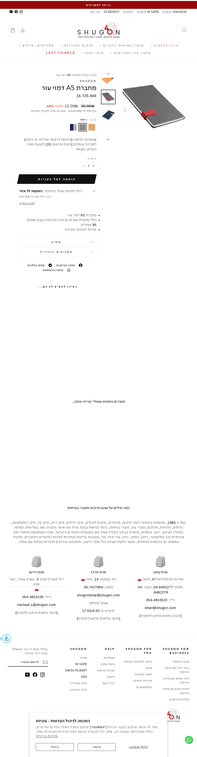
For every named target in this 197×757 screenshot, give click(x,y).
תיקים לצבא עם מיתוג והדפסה (176, 690)
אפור (82, 127)
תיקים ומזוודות (78, 45)
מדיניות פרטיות (47, 736)
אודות (83, 657)
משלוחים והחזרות (56, 252)
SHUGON (88, 81)
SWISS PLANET (76, 670)
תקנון (149, 667)
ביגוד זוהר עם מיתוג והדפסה (177, 670)
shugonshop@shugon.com (98, 595)
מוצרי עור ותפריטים (131, 53)
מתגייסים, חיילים (37, 45)
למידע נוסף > (27, 203)
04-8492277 (163, 587)
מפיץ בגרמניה (78, 689)
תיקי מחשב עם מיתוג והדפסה (176, 680)
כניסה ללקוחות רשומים (138, 661)
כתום (92, 127)
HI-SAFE (81, 664)
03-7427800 (93, 587)
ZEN (84, 676)
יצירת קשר (108, 683)
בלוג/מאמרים (144, 687)
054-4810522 (157, 600)
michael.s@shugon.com (36, 605)
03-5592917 (111, 11)
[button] (6, 638)
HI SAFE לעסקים (148, 11)
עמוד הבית (89, 75)
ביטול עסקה (107, 664)
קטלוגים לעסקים (179, 699)
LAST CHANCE (60, 53)
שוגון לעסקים (166, 45)
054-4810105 (33, 597)
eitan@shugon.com (160, 608)
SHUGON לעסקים (174, 11)
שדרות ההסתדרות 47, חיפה (163, 579)
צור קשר (95, 11)
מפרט (56, 242)
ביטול (55, 746)
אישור (96, 746)
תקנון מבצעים (143, 674)
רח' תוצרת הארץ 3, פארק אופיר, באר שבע (36, 581)
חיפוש (111, 676)
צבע (88, 119)
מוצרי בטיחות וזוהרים (123, 45)
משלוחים (109, 657)
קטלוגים (128, 11)
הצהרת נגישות (106, 670)
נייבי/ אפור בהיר (73, 127)
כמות (92, 158)
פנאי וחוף (94, 53)
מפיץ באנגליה (78, 683)
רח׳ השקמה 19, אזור (101, 579)
